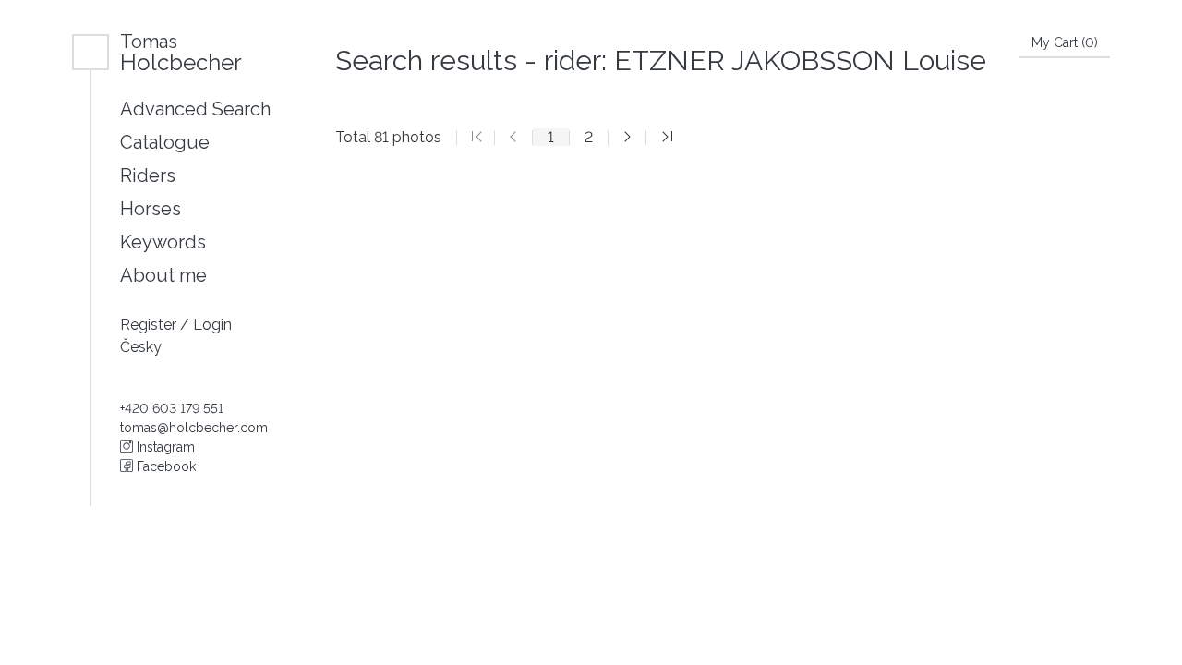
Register (150, 324)
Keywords (163, 242)
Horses (150, 209)
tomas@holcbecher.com (194, 427)
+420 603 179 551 (171, 408)
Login (212, 324)
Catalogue (165, 142)
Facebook (164, 466)
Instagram (164, 447)
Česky (141, 347)
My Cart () (1064, 42)
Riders (147, 175)
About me (163, 275)
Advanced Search (195, 109)
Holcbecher (181, 52)
